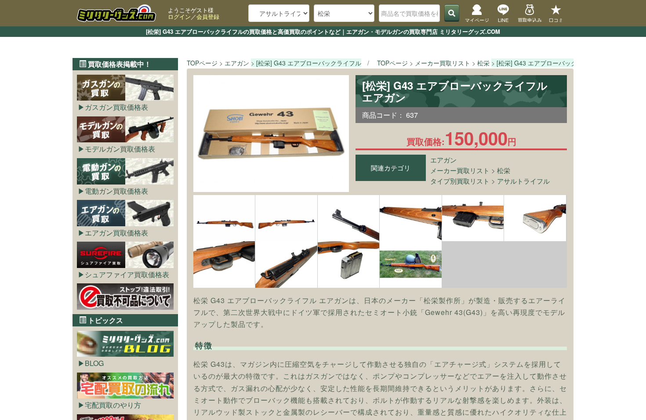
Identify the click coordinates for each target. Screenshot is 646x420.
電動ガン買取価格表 (116, 191)
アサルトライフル (523, 180)
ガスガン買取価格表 (116, 107)
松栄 (503, 170)
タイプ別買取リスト (460, 180)
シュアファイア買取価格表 (127, 274)
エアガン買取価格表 (116, 233)
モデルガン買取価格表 (120, 149)
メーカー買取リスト (460, 170)
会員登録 (207, 16)
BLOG (94, 363)
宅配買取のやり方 (113, 405)
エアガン (443, 159)
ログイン (179, 16)
